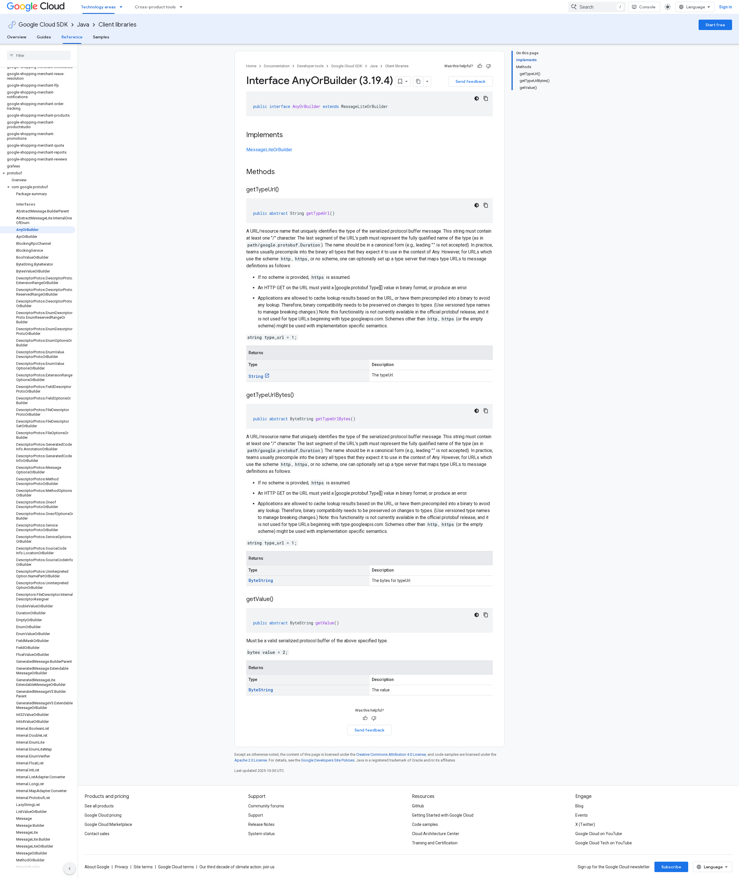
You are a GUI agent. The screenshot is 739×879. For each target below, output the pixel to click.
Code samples (425, 824)
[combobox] (597, 7)
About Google (97, 867)
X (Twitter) (585, 824)
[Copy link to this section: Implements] (288, 135)
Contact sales (97, 833)
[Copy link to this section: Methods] (282, 172)
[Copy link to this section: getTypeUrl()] (284, 189)
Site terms (143, 867)
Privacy (121, 867)
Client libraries (117, 24)
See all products (99, 806)
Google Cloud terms (176, 867)
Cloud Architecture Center (435, 833)
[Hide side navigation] (69, 868)
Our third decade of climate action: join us (237, 867)
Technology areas (98, 7)
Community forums (266, 806)
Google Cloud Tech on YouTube (603, 843)
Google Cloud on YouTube (598, 833)
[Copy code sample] (485, 98)
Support (255, 815)
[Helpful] (479, 66)
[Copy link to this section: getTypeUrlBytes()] (299, 395)
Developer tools (310, 66)
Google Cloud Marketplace (108, 824)
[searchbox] (39, 55)
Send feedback (471, 81)
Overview (16, 37)
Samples (101, 37)
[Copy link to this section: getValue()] (279, 599)
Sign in (725, 7)
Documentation (277, 66)
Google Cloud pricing (103, 815)
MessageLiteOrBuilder (269, 149)
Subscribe (671, 866)
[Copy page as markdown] (418, 81)
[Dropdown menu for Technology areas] (123, 7)
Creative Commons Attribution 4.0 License (391, 754)
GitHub (418, 806)
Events (581, 815)
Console (647, 7)
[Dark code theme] (476, 98)
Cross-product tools (155, 7)
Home (251, 66)
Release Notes (261, 824)
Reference (72, 37)
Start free (715, 24)
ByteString (261, 580)
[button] (37, 173)
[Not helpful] (488, 66)
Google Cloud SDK (43, 24)
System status (261, 833)
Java (83, 24)
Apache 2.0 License (250, 760)
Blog (579, 806)
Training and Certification (435, 843)
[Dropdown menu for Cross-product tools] (183, 7)
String (256, 376)
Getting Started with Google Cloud (442, 815)
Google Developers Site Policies (327, 760)
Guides (44, 37)
